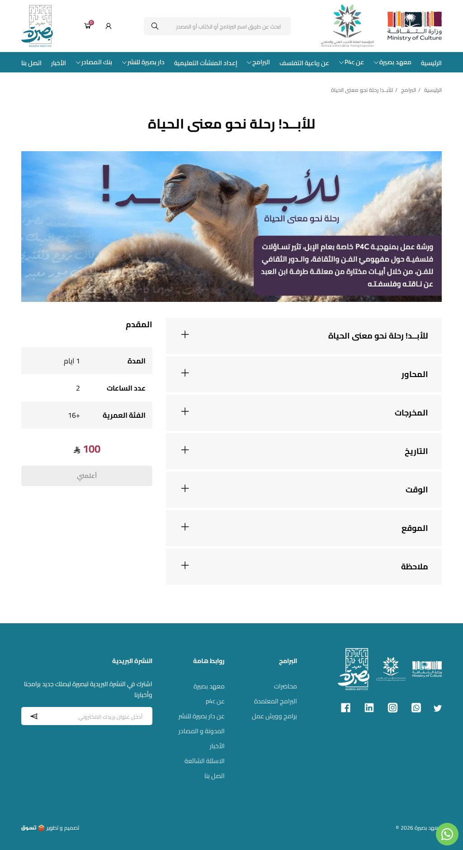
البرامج (261, 62)
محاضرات (285, 686)
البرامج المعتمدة (275, 701)
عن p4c (215, 701)
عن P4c (354, 62)
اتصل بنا (31, 63)
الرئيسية (431, 63)
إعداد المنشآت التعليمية (205, 63)
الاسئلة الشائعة (204, 761)
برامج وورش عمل (274, 716)
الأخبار (58, 63)
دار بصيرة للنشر (146, 62)
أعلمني (87, 476)
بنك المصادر (96, 62)
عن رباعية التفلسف (304, 63)
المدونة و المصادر (202, 731)
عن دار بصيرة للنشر (202, 716)
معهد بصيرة (395, 62)
